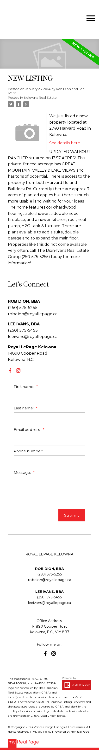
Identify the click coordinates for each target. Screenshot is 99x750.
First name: (24, 386)
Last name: (24, 408)
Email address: (28, 429)
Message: (23, 472)
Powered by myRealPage (71, 731)
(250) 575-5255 (49, 574)
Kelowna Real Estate (40, 97)
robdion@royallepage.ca (33, 313)
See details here (64, 143)
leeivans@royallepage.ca (33, 336)
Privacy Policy (41, 731)
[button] (10, 370)
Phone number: (28, 451)
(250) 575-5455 (49, 597)
